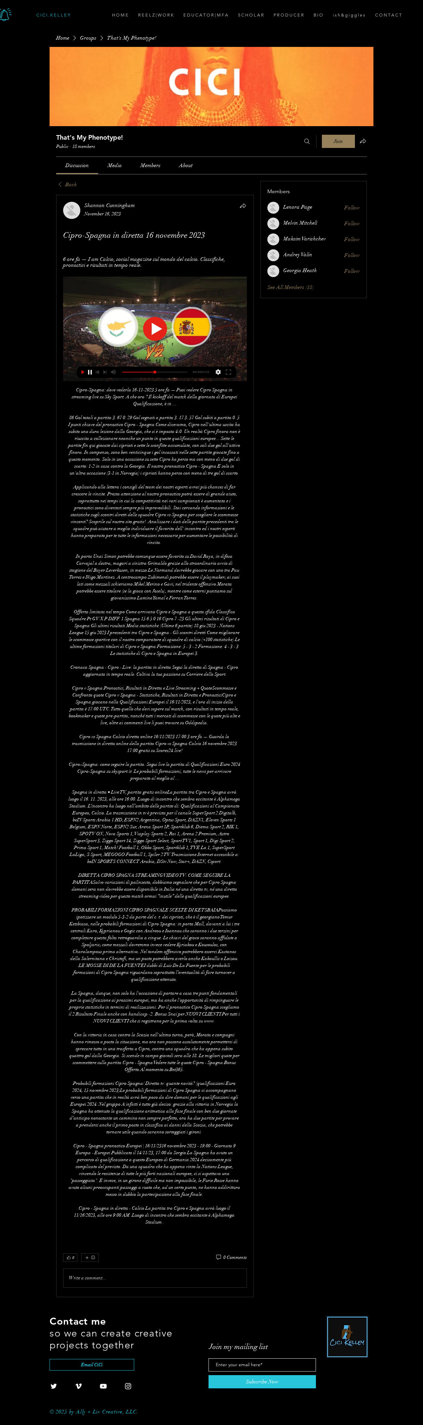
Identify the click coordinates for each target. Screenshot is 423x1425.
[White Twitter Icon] (54, 1386)
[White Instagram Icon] (128, 1386)
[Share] (243, 206)
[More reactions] (90, 1257)
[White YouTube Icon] (103, 1386)
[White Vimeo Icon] (78, 1386)
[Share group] (363, 141)
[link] (77, 165)
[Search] (307, 141)
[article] (155, 746)
